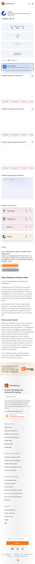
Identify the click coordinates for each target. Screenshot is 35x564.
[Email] (12, 549)
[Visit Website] (10, 19)
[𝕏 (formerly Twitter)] (17, 549)
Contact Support (9, 510)
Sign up (17, 543)
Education (4, 306)
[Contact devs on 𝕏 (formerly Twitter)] (23, 549)
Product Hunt (19, 323)
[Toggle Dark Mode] (29, 3)
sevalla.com (14, 371)
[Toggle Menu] (32, 3)
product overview (17, 357)
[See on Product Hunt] (13, 19)
